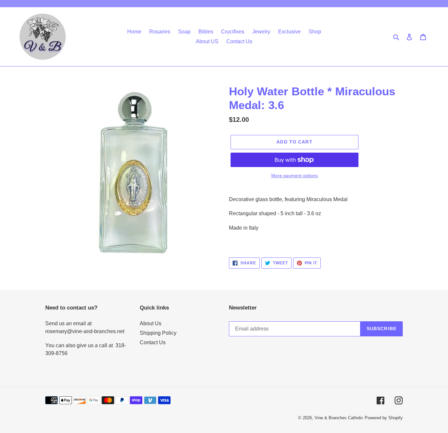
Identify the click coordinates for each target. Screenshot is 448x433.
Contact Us (153, 342)
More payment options (294, 175)
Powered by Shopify (384, 417)
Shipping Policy (158, 333)
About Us (150, 323)
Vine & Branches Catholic (339, 417)
